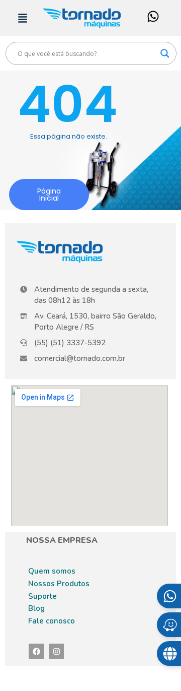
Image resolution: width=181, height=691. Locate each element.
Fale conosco (51, 621)
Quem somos (51, 571)
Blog (36, 608)
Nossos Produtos (58, 584)
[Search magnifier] (165, 53)
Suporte (42, 596)
